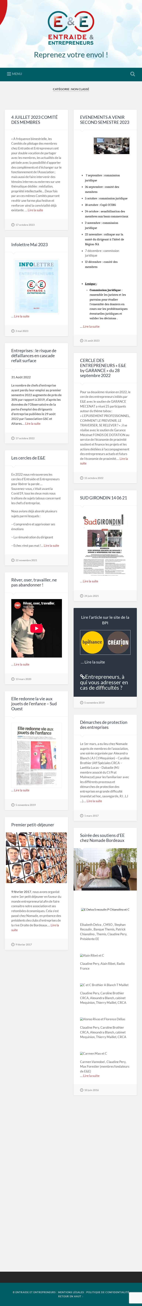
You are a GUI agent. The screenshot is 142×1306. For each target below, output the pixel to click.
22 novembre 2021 (26, 560)
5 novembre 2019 (94, 702)
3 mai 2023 (22, 330)
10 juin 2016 (91, 1090)
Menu (17, 74)
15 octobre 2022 (93, 478)
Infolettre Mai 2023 (29, 244)
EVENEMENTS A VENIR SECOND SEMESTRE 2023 (104, 120)
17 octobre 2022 (25, 438)
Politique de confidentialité (107, 1292)
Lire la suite (35, 210)
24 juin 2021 (91, 595)
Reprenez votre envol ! (71, 54)
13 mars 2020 (23, 679)
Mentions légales (71, 1292)
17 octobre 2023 (25, 224)
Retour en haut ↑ (71, 1296)
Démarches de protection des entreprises (103, 725)
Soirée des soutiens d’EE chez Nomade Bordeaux (102, 838)
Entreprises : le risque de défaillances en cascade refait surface (33, 355)
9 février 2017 (24, 944)
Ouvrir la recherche (132, 74)
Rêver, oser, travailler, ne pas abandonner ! (34, 582)
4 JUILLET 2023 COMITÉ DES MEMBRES (34, 120)
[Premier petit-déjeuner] (36, 857)
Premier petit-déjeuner (32, 824)
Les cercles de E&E (28, 457)
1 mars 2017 (91, 815)
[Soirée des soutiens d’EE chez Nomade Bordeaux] (105, 869)
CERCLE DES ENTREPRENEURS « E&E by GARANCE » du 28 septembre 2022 (103, 368)
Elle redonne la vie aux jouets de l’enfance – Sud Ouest (34, 703)
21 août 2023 (91, 340)
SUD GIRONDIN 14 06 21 (103, 497)
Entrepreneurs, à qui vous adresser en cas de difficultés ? (104, 682)
